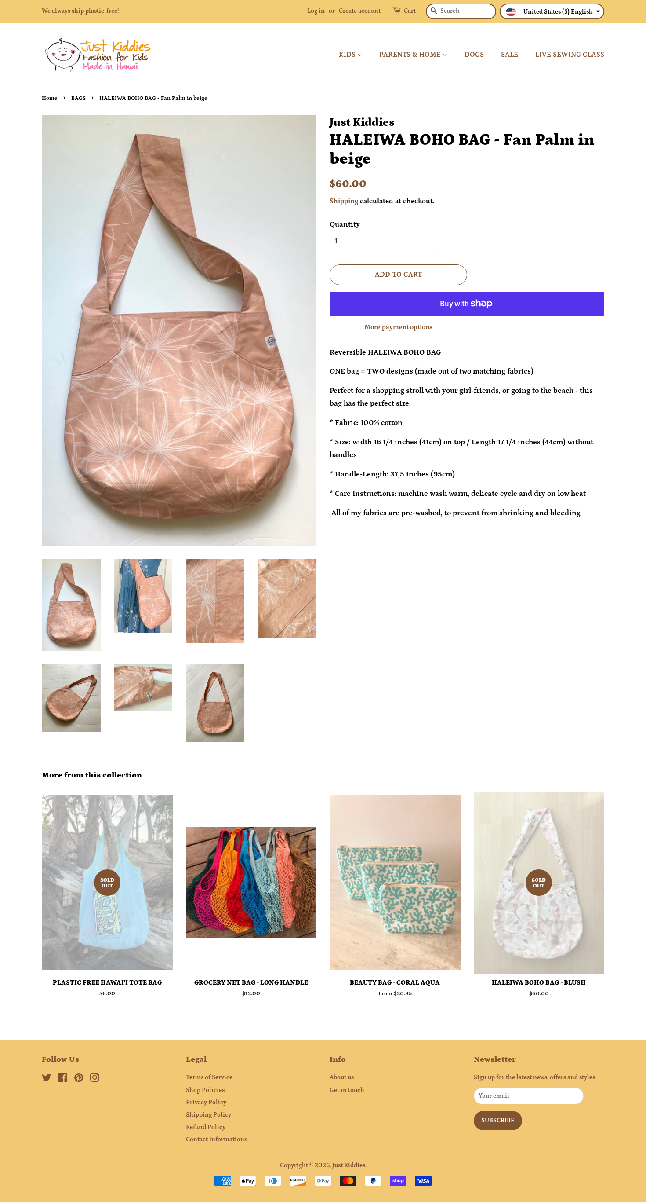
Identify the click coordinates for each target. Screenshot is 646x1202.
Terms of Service (209, 1077)
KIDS (348, 55)
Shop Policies (205, 1090)
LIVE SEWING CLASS (569, 55)
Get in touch (347, 1090)
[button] (552, 11)
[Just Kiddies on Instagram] (94, 1079)
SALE (509, 55)
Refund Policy (205, 1127)
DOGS (474, 55)
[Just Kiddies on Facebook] (63, 1079)
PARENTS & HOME (411, 55)
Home (50, 98)
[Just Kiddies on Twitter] (46, 1079)
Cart (410, 11)
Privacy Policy (206, 1102)
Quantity (345, 224)
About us (342, 1077)
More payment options (398, 327)
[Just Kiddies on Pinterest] (78, 1079)
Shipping (344, 201)
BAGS (78, 98)
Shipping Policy (208, 1114)
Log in (316, 11)
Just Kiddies (348, 1165)
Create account (360, 11)
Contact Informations (216, 1139)
